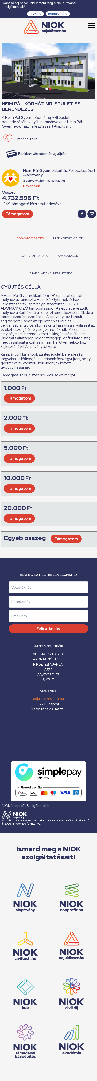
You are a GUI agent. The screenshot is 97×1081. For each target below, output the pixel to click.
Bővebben (31, 186)
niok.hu (35, 13)
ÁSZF (48, 670)
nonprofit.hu (57, 13)
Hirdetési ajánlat (48, 664)
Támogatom (17, 214)
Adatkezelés (48, 675)
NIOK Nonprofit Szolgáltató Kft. (26, 806)
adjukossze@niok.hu (48, 699)
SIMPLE (48, 680)
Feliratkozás (48, 628)
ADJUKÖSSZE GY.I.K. (48, 654)
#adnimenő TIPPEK (48, 659)
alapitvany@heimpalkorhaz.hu (44, 181)
